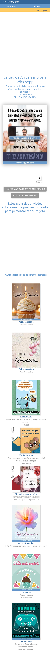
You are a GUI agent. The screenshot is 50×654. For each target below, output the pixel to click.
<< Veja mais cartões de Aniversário (25, 189)
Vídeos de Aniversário (25, 195)
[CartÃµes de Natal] (4, 10)
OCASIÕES (12, 6)
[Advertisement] (25, 40)
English (36, 11)
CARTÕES (37, 6)
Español (44, 11)
